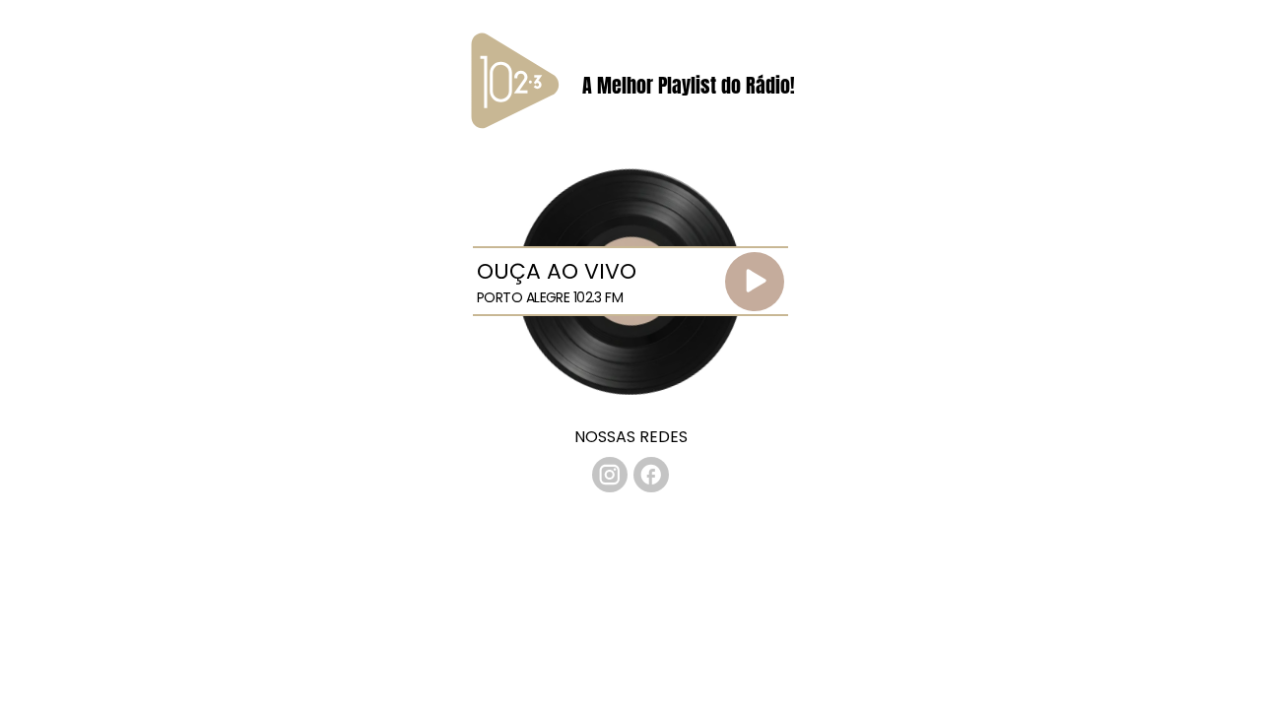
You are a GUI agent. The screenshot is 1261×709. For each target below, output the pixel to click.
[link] (610, 474)
